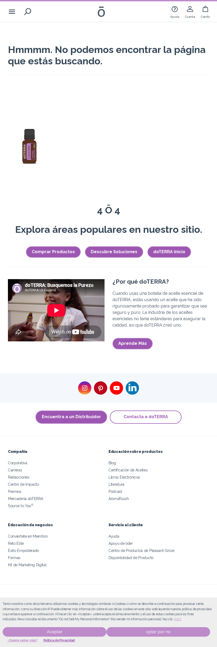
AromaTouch (118, 498)
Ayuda (113, 536)
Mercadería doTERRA (25, 498)
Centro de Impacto (23, 484)
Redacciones (18, 477)
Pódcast (115, 491)
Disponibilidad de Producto (130, 557)
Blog (112, 463)
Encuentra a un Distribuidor (71, 416)
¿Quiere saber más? (23, 640)
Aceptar (54, 631)
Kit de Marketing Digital (27, 565)
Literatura (116, 484)
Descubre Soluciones (114, 251)
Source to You (20, 505)
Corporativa (17, 463)
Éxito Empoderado (23, 550)
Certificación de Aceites (128, 470)
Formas (14, 557)
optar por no (158, 631)
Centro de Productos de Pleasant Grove (141, 550)
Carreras (15, 470)
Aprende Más (132, 343)
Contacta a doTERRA (146, 416)
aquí (177, 619)
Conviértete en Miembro (28, 536)
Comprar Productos (53, 251)
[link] (174, 11)
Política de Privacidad (59, 640)
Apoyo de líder (120, 543)
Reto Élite (16, 543)
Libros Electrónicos (124, 477)
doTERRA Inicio (169, 251)
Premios (14, 491)
